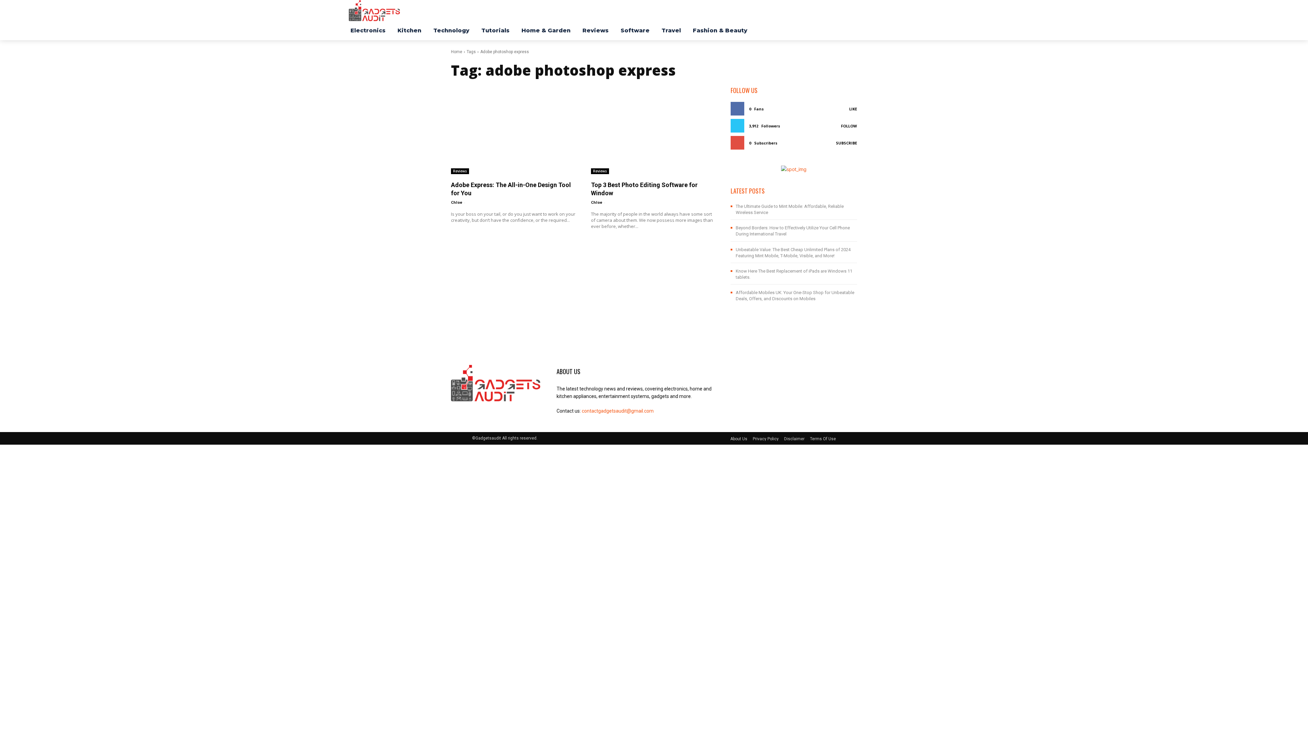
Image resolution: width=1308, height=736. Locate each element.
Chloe (456, 202)
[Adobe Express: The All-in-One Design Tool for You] (514, 130)
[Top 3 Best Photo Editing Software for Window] (654, 130)
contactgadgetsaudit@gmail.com (618, 411)
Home (456, 51)
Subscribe (846, 142)
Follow (849, 125)
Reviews (460, 171)
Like (853, 108)
